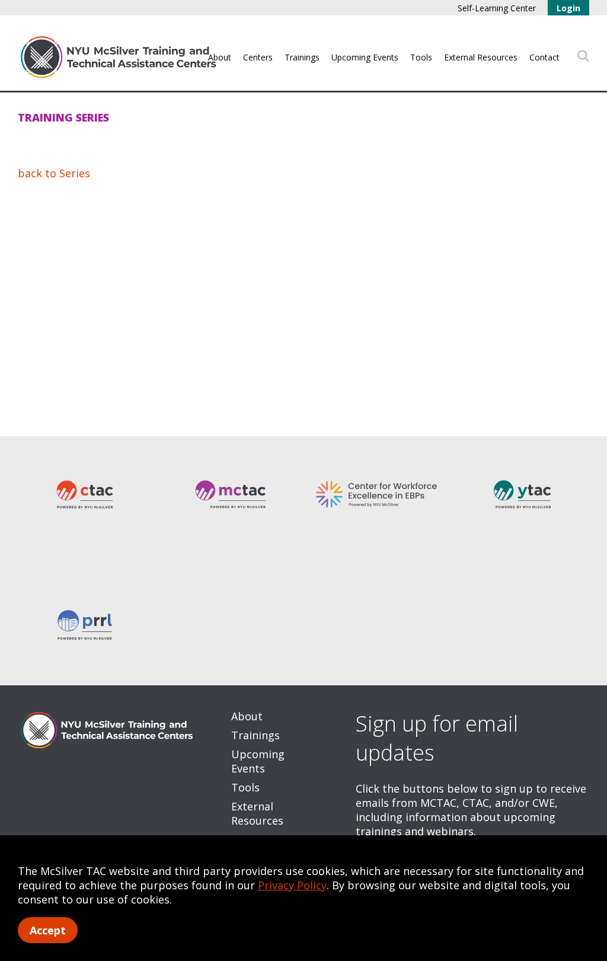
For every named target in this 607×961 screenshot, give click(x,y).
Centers (258, 57)
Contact (544, 57)
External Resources (480, 57)
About (219, 57)
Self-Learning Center (497, 8)
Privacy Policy (292, 885)
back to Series (54, 173)
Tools (421, 57)
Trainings (302, 57)
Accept (48, 930)
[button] (583, 56)
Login (568, 8)
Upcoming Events (364, 57)
